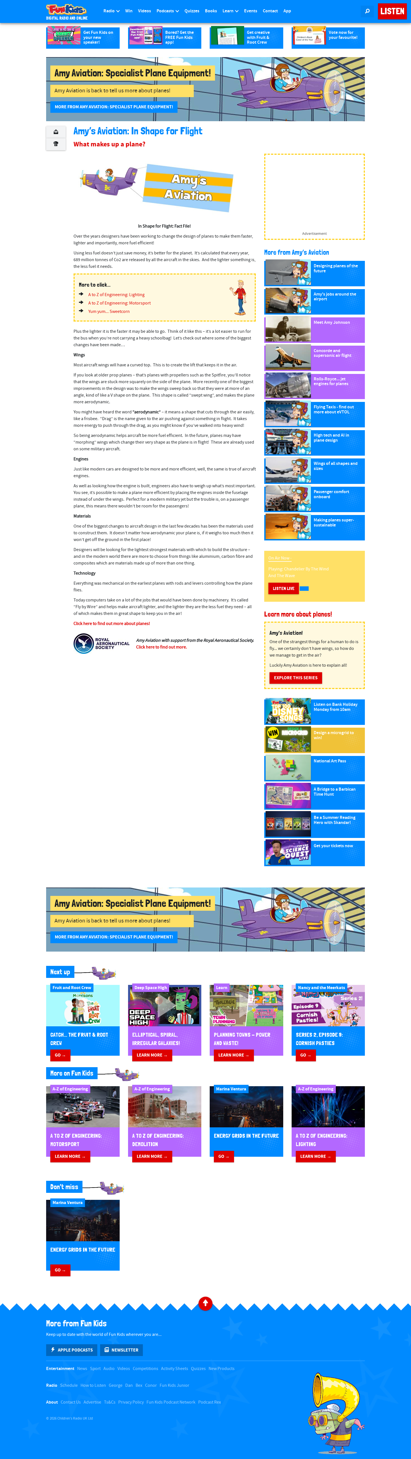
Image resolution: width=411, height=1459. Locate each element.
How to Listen (93, 1385)
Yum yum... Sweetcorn (109, 312)
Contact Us (71, 1402)
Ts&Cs (109, 1402)
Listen (392, 11)
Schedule (69, 1385)
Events (250, 11)
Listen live (283, 588)
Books (211, 11)
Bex (139, 1385)
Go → (60, 1055)
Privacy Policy (131, 1402)
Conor (151, 1385)
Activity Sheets (174, 1369)
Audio (109, 1369)
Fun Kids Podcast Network (171, 1402)
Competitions (145, 1369)
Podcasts (166, 11)
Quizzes (192, 11)
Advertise (92, 1402)
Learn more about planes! (298, 614)
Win (129, 11)
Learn (228, 11)
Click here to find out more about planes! (112, 624)
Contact (270, 11)
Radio (109, 11)
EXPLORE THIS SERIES (296, 678)
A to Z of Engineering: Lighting (116, 295)
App (287, 11)
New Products (222, 1369)
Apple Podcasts (75, 1350)
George (115, 1385)
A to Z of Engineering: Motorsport (119, 303)
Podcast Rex (209, 1402)
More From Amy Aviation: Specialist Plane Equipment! (114, 107)
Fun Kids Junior (174, 1385)
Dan (129, 1385)
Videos (144, 11)
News (82, 1369)
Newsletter (125, 1350)
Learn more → (152, 1055)
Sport (95, 1369)
